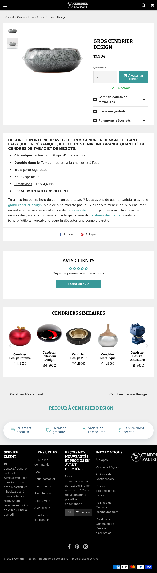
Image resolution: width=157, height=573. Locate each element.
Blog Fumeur (43, 493)
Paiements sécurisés (114, 120)
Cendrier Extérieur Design (49, 356)
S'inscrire (83, 512)
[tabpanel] (12, 31)
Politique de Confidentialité (105, 477)
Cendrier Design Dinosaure (137, 356)
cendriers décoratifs (105, 215)
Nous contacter (44, 479)
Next (81, 57)
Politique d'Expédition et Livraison (106, 491)
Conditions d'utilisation (42, 517)
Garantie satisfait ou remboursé (114, 99)
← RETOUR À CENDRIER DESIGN (78, 408)
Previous (23, 57)
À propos (102, 460)
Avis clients (42, 507)
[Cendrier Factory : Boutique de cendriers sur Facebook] (70, 547)
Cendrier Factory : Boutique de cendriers (41, 558)
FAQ (37, 471)
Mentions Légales (108, 467)
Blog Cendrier (43, 486)
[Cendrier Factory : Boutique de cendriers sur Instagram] (86, 547)
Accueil (9, 17)
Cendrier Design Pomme (20, 356)
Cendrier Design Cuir (78, 356)
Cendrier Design (26, 17)
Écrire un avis (78, 284)
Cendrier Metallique (108, 356)
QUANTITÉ (99, 67)
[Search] (143, 5)
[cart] (152, 5)
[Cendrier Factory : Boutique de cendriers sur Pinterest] (77, 547)
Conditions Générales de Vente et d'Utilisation (105, 526)
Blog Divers (42, 500)
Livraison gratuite (112, 111)
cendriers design (79, 210)
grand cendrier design (25, 205)
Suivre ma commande (42, 462)
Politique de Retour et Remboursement (107, 507)
